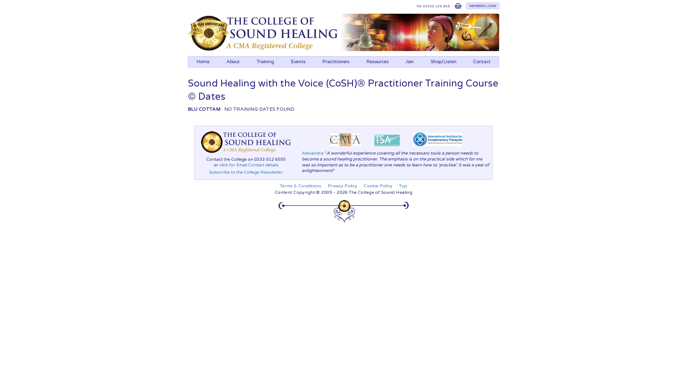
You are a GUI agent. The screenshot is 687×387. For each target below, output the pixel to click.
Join (409, 61)
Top (403, 186)
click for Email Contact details (249, 165)
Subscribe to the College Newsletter (246, 172)
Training (265, 61)
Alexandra (312, 153)
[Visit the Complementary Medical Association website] (345, 147)
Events (298, 61)
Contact (481, 61)
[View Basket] (458, 7)
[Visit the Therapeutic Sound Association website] (387, 147)
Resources (377, 61)
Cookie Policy (378, 186)
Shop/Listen (443, 61)
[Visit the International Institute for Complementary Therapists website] (438, 147)
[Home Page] (264, 49)
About (233, 61)
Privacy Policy (342, 186)
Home (203, 61)
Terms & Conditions (300, 186)
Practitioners (335, 61)
